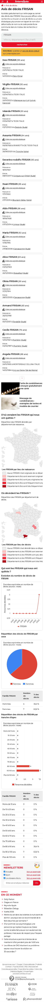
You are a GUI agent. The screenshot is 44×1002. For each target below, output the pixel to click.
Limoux (16, 224)
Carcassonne (19, 249)
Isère (26, 151)
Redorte (18, 127)
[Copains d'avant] (11, 994)
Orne (20, 76)
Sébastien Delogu (11, 908)
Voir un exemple (33, 872)
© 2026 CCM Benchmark (22, 974)
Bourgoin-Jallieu (19, 200)
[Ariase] (11, 999)
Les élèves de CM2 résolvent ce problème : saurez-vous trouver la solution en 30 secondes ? (22, 948)
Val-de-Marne (31, 370)
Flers (15, 76)
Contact (9, 967)
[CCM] (32, 984)
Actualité (9, 872)
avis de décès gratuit (30, 51)
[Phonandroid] (32, 999)
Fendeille (17, 322)
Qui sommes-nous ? (9, 964)
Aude (25, 127)
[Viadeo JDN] (32, 994)
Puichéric (17, 340)
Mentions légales (16, 971)
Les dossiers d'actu (13, 878)
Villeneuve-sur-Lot (21, 100)
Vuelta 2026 (9, 912)
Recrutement (33, 967)
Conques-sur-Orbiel (21, 176)
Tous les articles (18, 967)
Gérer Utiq (38, 969)
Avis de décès (11, 5)
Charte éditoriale (29, 964)
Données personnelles (9, 969)
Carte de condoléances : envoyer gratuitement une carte (31, 386)
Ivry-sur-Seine (19, 370)
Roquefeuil (18, 273)
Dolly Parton (9, 899)
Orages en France (11, 902)
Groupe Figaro (28, 971)
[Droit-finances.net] (32, 989)
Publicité (39, 964)
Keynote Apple (10, 905)
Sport (7, 875)
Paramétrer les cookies (25, 969)
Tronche (19, 151)
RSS (26, 967)
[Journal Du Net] (11, 989)
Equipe (19, 964)
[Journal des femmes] (11, 984)
